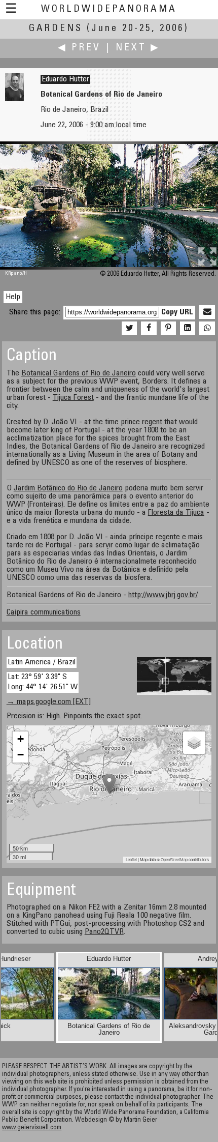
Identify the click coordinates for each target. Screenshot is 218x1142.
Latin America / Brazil (42, 662)
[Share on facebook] (148, 329)
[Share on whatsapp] (206, 329)
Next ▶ (138, 48)
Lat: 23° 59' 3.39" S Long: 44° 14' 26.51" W (43, 682)
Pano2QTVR (104, 932)
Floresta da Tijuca (176, 513)
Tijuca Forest (73, 398)
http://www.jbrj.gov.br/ (163, 595)
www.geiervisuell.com (31, 1128)
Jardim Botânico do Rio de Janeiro (68, 488)
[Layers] (194, 742)
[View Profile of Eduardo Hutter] (14, 99)
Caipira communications (44, 612)
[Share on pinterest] (168, 329)
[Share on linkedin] (187, 329)
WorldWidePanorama (109, 9)
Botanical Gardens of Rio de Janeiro (78, 373)
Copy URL (177, 312)
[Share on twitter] (129, 329)
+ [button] (20, 739)
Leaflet (131, 859)
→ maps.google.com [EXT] (49, 702)
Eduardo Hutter (65, 79)
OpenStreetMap (174, 859)
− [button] (20, 754)
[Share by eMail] (206, 312)
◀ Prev (79, 48)
